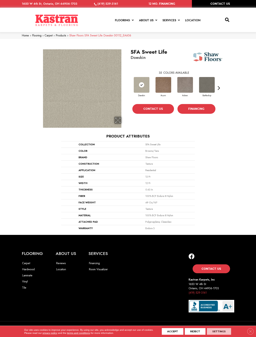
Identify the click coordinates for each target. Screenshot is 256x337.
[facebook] (192, 256)
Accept (172, 331)
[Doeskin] (141, 85)
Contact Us (153, 108)
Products (61, 35)
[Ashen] (185, 85)
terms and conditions (78, 333)
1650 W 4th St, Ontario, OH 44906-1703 (49, 4)
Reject (195, 331)
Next (219, 87)
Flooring (36, 35)
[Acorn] (163, 85)
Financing (196, 108)
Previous (128, 87)
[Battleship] (207, 85)
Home (25, 35)
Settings (219, 331)
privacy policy (49, 333)
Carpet (49, 35)
